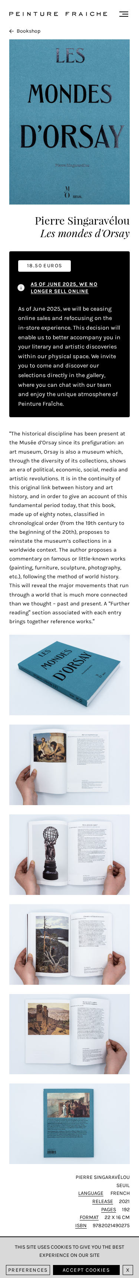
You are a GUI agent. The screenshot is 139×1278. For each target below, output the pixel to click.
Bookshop (28, 31)
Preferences (28, 1270)
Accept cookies (86, 1270)
